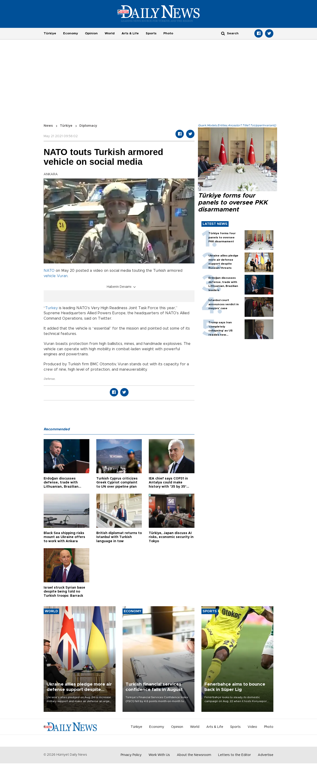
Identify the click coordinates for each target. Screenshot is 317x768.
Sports (151, 33)
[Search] (223, 33)
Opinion (91, 33)
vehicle (50, 276)
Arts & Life (130, 33)
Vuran (62, 276)
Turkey (51, 308)
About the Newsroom (194, 755)
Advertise (265, 755)
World (110, 33)
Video (252, 727)
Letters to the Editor (234, 755)
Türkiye (50, 33)
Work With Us (159, 755)
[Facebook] (258, 33)
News (48, 125)
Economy (70, 33)
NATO (49, 270)
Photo (168, 33)
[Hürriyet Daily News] (158, 13)
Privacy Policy (131, 755)
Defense (49, 378)
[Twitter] (269, 33)
